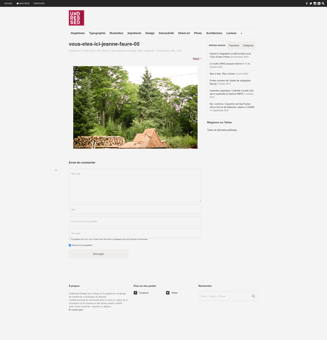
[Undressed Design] (76, 18)
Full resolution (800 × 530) (169, 50)
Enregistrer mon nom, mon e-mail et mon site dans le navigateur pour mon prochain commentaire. (110, 239)
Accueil (8, 3)
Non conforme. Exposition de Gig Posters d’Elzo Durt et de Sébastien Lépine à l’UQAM (232, 105)
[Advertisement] (196, 18)
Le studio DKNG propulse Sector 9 (227, 63)
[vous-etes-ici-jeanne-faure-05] (135, 107)
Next (196, 58)
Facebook (141, 292)
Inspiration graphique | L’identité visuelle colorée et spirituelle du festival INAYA (232, 92)
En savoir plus (76, 309)
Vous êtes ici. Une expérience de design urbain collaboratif (126, 50)
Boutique (24, 3)
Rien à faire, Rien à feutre (222, 73)
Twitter (172, 292)
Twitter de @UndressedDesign (222, 129)
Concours (38, 3)
